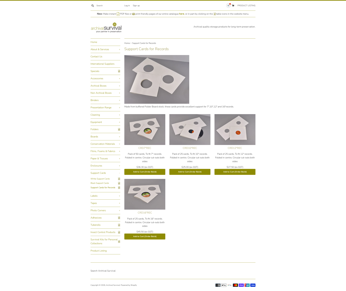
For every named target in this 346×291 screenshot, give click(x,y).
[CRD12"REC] (234, 129)
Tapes (94, 203)
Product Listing (99, 250)
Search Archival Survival (103, 270)
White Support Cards (100, 178)
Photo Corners (98, 210)
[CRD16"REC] (144, 194)
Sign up (136, 5)
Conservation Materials (103, 144)
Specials (95, 71)
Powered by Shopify (129, 285)
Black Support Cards (100, 183)
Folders (95, 129)
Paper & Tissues (99, 158)
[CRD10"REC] (189, 129)
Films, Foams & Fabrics (103, 151)
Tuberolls (96, 224)
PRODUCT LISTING (246, 5)
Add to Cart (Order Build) (145, 172)
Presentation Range (101, 107)
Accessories (97, 78)
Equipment (96, 122)
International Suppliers (102, 63)
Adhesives (96, 217)
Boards (94, 136)
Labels (94, 195)
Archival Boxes (99, 85)
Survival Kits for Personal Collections (104, 241)
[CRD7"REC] (144, 129)
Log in (127, 5)
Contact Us (96, 56)
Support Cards (98, 173)
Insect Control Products (103, 232)
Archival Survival (113, 285)
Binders (95, 100)
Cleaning (95, 114)
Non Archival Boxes (101, 93)
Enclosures (96, 165)
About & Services (100, 49)
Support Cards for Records (103, 187)
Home (94, 42)
